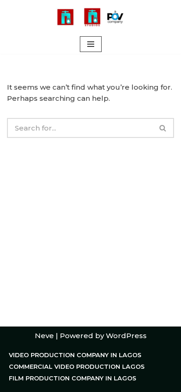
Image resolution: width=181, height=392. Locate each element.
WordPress (126, 335)
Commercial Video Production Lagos (77, 366)
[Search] (163, 128)
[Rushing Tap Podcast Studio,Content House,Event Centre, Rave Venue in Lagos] (90, 17)
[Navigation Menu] (91, 44)
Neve (44, 335)
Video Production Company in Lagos (75, 355)
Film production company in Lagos (72, 378)
